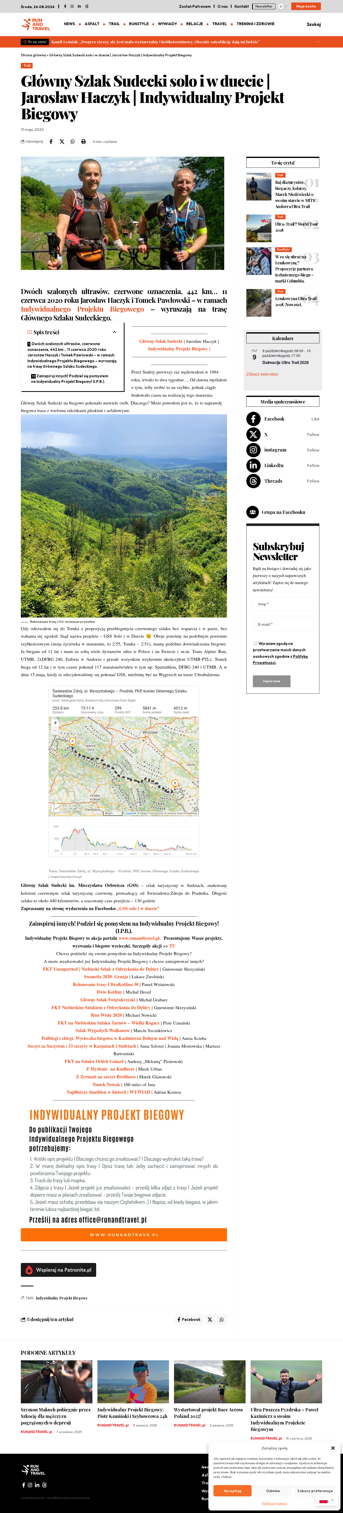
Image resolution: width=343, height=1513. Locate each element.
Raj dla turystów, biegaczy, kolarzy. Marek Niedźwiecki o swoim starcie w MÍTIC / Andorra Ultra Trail (297, 194)
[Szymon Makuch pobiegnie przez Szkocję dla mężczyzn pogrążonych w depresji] (56, 1381)
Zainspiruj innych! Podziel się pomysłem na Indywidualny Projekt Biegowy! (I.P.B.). (69, 379)
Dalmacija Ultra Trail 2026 (285, 362)
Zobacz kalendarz (262, 374)
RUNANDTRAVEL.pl (36, 1432)
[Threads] (87, 7)
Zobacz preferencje (315, 1490)
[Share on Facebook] (51, 142)
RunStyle (283, 249)
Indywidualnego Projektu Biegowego (82, 308)
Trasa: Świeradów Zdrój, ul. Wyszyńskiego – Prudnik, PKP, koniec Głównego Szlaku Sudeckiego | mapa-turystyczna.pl (123, 874)
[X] (282, 434)
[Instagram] (282, 450)
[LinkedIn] (79, 7)
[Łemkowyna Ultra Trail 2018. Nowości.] (258, 303)
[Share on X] (62, 142)
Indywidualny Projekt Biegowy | (179, 348)
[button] (332, 1448)
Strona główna (33, 55)
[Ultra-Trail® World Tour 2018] (258, 228)
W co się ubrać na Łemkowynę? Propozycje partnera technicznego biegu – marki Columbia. (294, 268)
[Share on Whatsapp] (73, 142)
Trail (26, 65)
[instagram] (72, 7)
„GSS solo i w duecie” (138, 908)
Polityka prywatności (274, 1503)
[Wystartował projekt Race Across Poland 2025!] (210, 1381)
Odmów (273, 1490)
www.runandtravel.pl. (140, 938)
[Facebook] (65, 7)
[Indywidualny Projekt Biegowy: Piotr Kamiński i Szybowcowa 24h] (133, 1381)
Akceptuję (232, 1490)
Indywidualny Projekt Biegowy (62, 1298)
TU (172, 946)
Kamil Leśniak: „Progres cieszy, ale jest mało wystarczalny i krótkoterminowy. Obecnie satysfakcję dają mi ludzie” (155, 41)
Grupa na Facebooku (283, 512)
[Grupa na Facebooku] (252, 512)
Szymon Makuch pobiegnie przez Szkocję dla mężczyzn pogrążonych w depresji (56, 1416)
